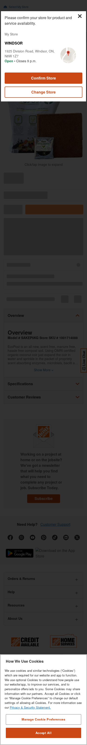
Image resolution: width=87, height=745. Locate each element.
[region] (43, 699)
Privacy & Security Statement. (30, 707)
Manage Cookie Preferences (43, 719)
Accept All (43, 733)
